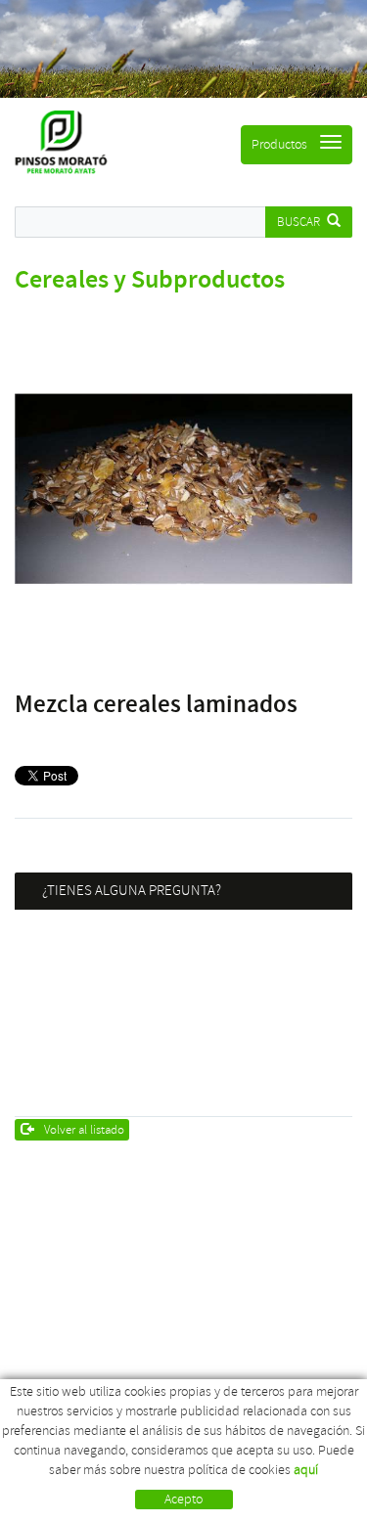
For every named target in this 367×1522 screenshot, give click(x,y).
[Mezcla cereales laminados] (183, 488)
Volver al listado (84, 1130)
